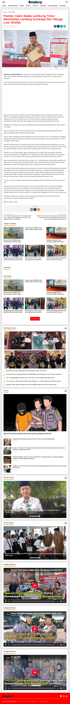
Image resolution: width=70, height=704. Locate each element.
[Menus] (3, 2)
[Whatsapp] (64, 26)
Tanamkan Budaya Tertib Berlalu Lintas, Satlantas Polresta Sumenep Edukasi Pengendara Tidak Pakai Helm (56, 258)
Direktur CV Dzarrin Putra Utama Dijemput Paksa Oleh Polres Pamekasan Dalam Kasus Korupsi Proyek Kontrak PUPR (39, 448)
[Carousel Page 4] (37, 516)
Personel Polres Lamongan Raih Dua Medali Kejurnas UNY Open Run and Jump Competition (34, 374)
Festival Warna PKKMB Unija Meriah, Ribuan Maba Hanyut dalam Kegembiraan (12, 241)
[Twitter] (35, 209)
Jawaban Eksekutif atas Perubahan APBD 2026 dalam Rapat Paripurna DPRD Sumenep (56, 241)
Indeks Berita (43, 701)
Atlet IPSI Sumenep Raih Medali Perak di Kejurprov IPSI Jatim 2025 (26, 370)
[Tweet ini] (58, 26)
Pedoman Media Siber (31, 701)
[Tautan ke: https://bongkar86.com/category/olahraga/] (66, 328)
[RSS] (38, 209)
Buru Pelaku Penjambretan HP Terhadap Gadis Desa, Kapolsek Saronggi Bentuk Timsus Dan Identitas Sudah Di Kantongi (17, 216)
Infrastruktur (7, 27)
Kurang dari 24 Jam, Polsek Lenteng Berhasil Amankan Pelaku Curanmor (33, 258)
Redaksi (21, 701)
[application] (35, 585)
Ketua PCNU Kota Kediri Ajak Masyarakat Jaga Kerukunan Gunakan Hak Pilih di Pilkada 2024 (32, 511)
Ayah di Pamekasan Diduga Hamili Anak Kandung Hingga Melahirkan (27, 433)
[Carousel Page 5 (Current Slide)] (39, 516)
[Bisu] (61, 601)
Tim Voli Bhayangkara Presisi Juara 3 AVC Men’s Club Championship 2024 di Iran (30, 377)
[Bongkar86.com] (35, 2)
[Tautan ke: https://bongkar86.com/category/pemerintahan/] (66, 523)
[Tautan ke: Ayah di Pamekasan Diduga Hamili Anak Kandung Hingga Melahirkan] (35, 412)
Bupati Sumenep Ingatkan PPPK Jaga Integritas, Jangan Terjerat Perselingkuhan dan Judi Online (35, 554)
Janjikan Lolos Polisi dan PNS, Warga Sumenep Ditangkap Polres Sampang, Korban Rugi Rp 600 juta (39, 466)
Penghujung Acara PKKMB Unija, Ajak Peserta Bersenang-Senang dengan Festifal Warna (13, 258)
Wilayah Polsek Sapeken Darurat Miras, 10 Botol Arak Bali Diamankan (34, 439)
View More (35, 319)
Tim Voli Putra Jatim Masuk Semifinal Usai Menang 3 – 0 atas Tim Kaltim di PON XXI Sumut (33, 381)
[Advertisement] (35, 100)
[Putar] (6, 601)
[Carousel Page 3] (35, 516)
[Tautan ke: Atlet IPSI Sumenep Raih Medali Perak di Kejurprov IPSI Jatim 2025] (35, 350)
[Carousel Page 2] (33, 516)
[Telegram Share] (61, 26)
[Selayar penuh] (64, 601)
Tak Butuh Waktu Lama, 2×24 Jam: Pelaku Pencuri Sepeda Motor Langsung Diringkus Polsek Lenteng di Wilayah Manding (38, 457)
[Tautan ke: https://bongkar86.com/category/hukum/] (66, 391)
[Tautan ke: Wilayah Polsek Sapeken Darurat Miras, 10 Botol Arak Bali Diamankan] (7, 442)
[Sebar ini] (55, 26)
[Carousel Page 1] (31, 516)
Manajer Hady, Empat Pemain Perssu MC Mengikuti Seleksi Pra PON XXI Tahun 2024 (31, 384)
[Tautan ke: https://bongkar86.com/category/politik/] (66, 478)
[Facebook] (31, 209)
